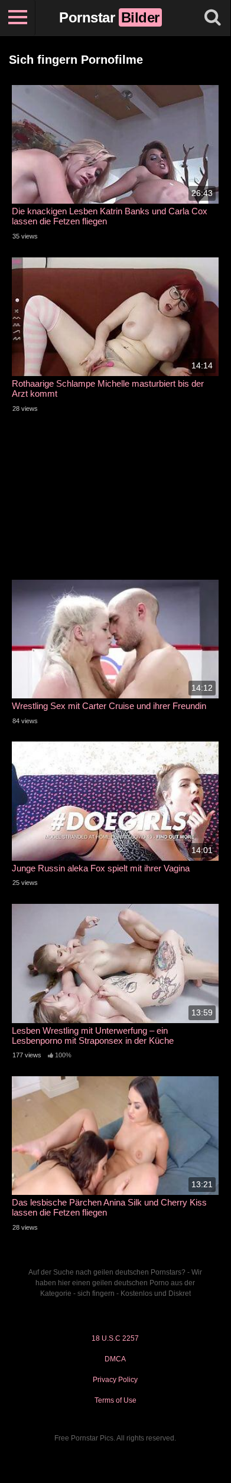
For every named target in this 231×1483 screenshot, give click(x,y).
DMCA (115, 1359)
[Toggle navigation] (17, 17)
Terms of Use (115, 1400)
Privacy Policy (115, 1380)
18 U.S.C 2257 (115, 1338)
